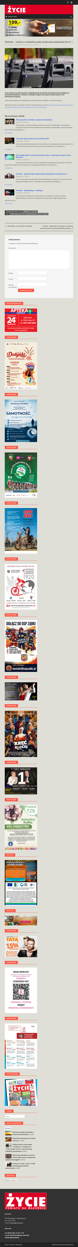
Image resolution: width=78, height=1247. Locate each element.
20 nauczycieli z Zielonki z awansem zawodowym (34, 120)
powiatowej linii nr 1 (17, 214)
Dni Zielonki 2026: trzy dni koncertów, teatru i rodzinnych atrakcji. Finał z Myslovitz (43, 156)
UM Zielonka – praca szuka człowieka (19, 226)
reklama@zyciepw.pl (12, 1237)
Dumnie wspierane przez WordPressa (62, 1244)
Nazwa (11, 273)
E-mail (11, 279)
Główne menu (12, 17)
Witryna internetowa (13, 286)
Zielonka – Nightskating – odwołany (29, 190)
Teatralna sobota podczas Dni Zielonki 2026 (32, 139)
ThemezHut (19, 1244)
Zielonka (35, 45)
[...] (23, 130)
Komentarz (12, 248)
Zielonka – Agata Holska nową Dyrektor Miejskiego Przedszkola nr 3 (41, 174)
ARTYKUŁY (8, 1128)
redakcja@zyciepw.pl (16, 1223)
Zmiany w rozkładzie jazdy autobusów (36, 214)
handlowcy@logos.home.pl (19, 1235)
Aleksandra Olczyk (21, 45)
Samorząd (30, 45)
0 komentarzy (9, 133)
